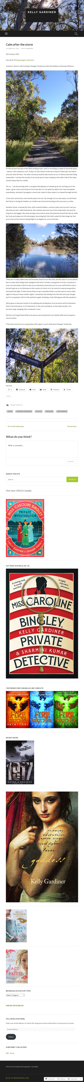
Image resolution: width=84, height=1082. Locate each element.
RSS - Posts (10, 1053)
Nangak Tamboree (16, 405)
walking (49, 411)
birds (10, 411)
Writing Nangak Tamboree (24, 60)
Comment (70, 461)
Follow (10, 1037)
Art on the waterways (15, 426)
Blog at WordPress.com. (17, 1078)
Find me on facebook (15, 1006)
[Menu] (6, 34)
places (39, 411)
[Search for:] (42, 479)
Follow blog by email (15, 1019)
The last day (72, 426)
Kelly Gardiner (42, 12)
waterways (62, 411)
